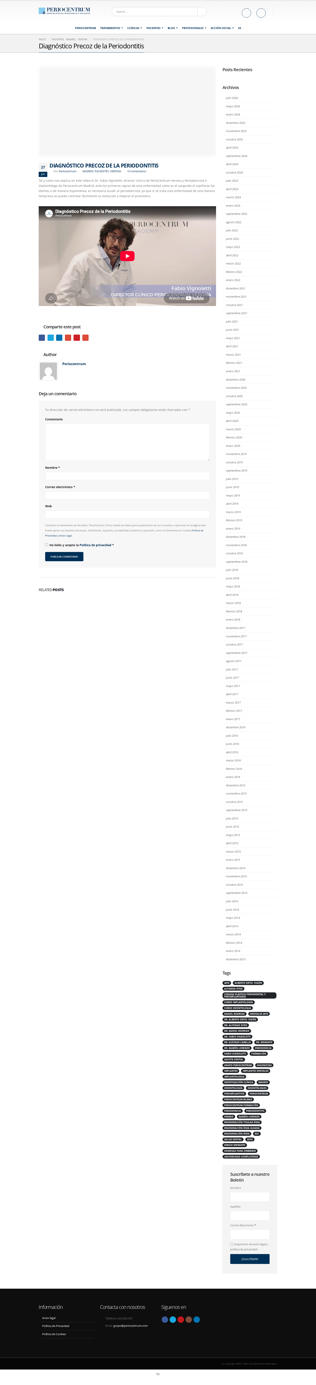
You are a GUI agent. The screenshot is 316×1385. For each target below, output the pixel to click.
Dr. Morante (264, 1042)
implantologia (234, 1076)
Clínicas (133, 28)
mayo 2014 (233, 918)
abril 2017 (232, 694)
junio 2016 (232, 744)
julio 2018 (232, 570)
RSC (257, 1133)
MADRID (88, 171)
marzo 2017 (233, 702)
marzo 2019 (233, 512)
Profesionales (193, 28)
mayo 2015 (233, 835)
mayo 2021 (233, 338)
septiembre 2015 (236, 810)
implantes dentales (255, 1070)
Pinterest (77, 338)
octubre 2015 (234, 802)
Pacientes (153, 28)
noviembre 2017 (236, 636)
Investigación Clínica (238, 1082)
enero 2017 (233, 719)
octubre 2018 (234, 553)
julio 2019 (232, 479)
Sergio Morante (234, 1145)
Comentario (54, 419)
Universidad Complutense (241, 1156)
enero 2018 (233, 619)
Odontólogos (257, 1088)
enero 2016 (233, 777)
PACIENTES (102, 171)
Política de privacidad (96, 545)
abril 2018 (232, 595)
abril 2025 (232, 147)
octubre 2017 (234, 644)
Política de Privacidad (55, 1326)
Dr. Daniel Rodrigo (236, 1030)
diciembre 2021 (235, 288)
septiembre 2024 (236, 156)
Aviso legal (48, 1318)
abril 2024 (232, 164)
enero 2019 (233, 528)
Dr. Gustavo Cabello (237, 1042)
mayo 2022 (233, 247)
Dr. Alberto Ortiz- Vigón (240, 1019)
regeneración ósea (237, 1133)
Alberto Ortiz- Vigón (248, 982)
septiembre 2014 (236, 893)
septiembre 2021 (236, 313)
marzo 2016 (233, 760)
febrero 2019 (234, 520)
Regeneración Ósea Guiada (242, 1128)
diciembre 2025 (235, 123)
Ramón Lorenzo (249, 1116)
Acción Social (221, 28)
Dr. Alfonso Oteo (235, 1025)
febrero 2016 (234, 769)
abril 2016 (232, 752)
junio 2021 (232, 330)
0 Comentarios (136, 171)
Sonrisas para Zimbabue (240, 1150)
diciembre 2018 (235, 537)
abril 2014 (232, 926)
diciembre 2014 (235, 868)
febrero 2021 (234, 363)
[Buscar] (202, 11)
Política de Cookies (54, 1334)
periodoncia (232, 1110)
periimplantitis (234, 1093)
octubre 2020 (234, 396)
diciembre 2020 (235, 379)
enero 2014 (233, 951)
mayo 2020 (233, 413)
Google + (68, 338)
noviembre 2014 (236, 876)
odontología (233, 1088)
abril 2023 (232, 189)
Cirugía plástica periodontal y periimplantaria (245, 995)
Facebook (42, 338)
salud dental (233, 1139)
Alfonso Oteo (233, 988)
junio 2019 (232, 487)
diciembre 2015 (235, 785)
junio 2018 (232, 578)
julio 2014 (232, 901)
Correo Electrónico (243, 1225)
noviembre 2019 (236, 454)
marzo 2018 (233, 603)
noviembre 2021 (236, 296)
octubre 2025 (234, 139)
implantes (231, 1070)
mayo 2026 (233, 106)
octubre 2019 (234, 462)
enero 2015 (233, 860)
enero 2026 (233, 114)
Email (85, 338)
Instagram (189, 1319)
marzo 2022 (233, 263)
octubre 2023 (234, 172)
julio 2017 (232, 669)
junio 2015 (232, 827)
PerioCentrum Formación (241, 1105)
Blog (171, 28)
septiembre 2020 (236, 404)
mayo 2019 (233, 495)
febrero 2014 (234, 943)
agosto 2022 (233, 222)
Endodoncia (263, 1048)
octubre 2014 (234, 885)
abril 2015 (232, 843)
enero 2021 (233, 371)
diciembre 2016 (235, 727)
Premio (228, 1116)
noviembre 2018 (236, 545)
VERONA (115, 171)
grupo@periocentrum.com (131, 1326)
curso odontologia (237, 1008)
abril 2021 (232, 346)
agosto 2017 (233, 661)
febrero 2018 (234, 611)
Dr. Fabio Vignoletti (237, 1036)
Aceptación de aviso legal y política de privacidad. (249, 1246)
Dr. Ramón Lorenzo (237, 1048)
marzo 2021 (233, 355)
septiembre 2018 (236, 562)
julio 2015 (232, 818)
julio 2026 (232, 98)
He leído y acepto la (81, 545)
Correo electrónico (60, 487)
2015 (226, 982)
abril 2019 (232, 504)
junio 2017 (232, 677)
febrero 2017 (234, 711)
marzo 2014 (233, 934)
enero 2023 (233, 206)
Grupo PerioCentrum (238, 1065)
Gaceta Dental (233, 1059)
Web (48, 506)
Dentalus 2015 (259, 1013)
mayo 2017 (233, 686)
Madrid (263, 1082)
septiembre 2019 (236, 470)
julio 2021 (232, 321)
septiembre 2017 (236, 653)
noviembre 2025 (236, 131)
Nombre (52, 468)
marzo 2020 (233, 429)
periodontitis (255, 1110)
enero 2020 (233, 446)
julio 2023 (232, 181)
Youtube (181, 1319)
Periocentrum (67, 171)
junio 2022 (232, 239)
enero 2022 (233, 280)
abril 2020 (232, 421)
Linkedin (196, 1319)
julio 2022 (232, 230)
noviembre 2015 (236, 793)
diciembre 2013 (235, 959)
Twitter (51, 338)
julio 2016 (232, 736)
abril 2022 (232, 255)
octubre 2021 (234, 305)
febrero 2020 (234, 437)
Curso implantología (238, 1002)
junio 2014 (232, 910)
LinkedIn (59, 338)
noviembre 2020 (236, 388)
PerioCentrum (85, 28)
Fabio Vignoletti (235, 1053)
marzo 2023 (233, 197)
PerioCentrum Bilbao (238, 1099)
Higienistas (264, 1065)
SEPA (250, 1139)
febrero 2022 (234, 272)
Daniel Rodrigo (234, 1013)
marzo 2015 (233, 851)
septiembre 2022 (236, 214)
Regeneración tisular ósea (242, 1122)
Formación (258, 1053)
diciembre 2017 (235, 628)
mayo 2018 (233, 586)
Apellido (235, 1206)
